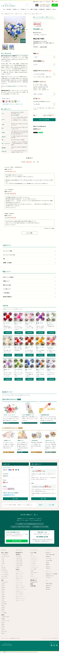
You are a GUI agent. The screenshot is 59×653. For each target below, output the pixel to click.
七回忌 (3, 561)
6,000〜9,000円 (19, 558)
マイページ (44, 1)
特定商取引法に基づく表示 (14, 638)
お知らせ (54, 9)
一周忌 (3, 558)
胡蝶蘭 (3, 633)
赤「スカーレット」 (19, 571)
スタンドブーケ (33, 565)
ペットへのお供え (5, 572)
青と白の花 (12, 86)
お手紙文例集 (33, 585)
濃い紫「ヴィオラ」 (19, 578)
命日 (2, 565)
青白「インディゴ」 (19, 13)
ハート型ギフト (33, 561)
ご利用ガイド (37, 1)
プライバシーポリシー (5, 638)
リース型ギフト (33, 563)
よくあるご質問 (50, 504)
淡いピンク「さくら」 (20, 576)
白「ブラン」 (18, 580)
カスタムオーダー (33, 582)
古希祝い (3, 591)
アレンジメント (33, 556)
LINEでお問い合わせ (55, 5)
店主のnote (48, 589)
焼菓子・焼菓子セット (34, 572)
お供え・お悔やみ (4, 552)
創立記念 (3, 629)
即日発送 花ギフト (19, 552)
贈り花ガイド (48, 552)
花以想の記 (48, 587)
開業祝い (3, 624)
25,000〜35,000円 (19, 565)
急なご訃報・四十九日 (5, 556)
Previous (2, 29)
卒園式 (3, 600)
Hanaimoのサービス (50, 575)
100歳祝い (3, 596)
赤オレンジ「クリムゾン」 (20, 585)
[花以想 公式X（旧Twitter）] (54, 645)
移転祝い (3, 622)
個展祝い (3, 609)
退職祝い (3, 605)
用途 (36, 53)
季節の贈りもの (33, 580)
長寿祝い (3, 592)
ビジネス (3, 618)
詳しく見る (15, 498)
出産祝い (3, 598)
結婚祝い (3, 585)
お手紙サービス (39, 82)
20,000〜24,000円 (19, 563)
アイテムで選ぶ (33, 552)
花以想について (16, 9)
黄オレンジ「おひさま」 (20, 587)
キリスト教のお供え (5, 574)
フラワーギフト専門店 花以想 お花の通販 (8, 5)
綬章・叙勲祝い (4, 603)
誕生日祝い (4, 583)
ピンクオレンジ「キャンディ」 (21, 589)
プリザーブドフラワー (34, 567)
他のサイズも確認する (15, 115)
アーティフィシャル (34, 578)
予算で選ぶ (18, 554)
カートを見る (55, 1)
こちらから (18, 113)
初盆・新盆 (4, 567)
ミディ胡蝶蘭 (4, 612)
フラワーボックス (34, 558)
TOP (4, 9)
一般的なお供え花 (5, 554)
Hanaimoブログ (49, 585)
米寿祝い (3, 594)
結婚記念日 (4, 587)
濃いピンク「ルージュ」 (20, 573)
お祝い (2, 580)
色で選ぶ (17, 569)
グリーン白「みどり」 (20, 594)
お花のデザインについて (42, 71)
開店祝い (3, 626)
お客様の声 (48, 9)
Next (26, 29)
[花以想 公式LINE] (57, 645)
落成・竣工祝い (4, 631)
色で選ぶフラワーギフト (9, 13)
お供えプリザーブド (5, 578)
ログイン (49, 1)
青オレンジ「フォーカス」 (20, 598)
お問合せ (47, 564)
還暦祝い (3, 589)
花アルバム (48, 566)
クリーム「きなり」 (19, 582)
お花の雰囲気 (38, 61)
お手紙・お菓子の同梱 (50, 554)
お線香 (32, 574)
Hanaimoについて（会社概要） (52, 573)
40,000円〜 (18, 567)
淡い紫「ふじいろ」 (19, 591)
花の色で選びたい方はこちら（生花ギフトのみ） (12, 104)
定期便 (31, 583)
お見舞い (3, 614)
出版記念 (3, 607)
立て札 (36, 98)
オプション (33, 576)
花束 (31, 554)
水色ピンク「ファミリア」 (20, 600)
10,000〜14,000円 (19, 560)
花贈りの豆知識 (33, 9)
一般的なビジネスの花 (5, 620)
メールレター (48, 577)
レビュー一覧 (48, 558)
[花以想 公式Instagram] (51, 645)
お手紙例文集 (41, 9)
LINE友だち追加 (17, 540)
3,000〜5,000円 (19, 556)
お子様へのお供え (5, 570)
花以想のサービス (25, 9)
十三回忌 (3, 563)
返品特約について (37, 129)
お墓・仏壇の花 (4, 576)
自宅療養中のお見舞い (5, 616)
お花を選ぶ (8, 9)
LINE (27, 81)
